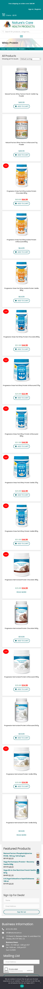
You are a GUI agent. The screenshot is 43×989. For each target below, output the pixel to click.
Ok (22, 986)
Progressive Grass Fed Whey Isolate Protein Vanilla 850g (21, 289)
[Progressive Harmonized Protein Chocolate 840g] (21, 613)
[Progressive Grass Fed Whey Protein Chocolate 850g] (21, 321)
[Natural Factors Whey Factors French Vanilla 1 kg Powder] (21, 78)
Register (38, 9)
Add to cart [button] (23, 106)
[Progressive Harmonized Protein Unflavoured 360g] (21, 661)
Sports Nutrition (12, 49)
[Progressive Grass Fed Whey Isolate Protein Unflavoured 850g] (21, 224)
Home (3, 49)
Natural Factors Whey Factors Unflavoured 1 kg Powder (22, 144)
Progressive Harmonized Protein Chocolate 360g (21, 580)
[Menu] (21, 36)
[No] (41, 983)
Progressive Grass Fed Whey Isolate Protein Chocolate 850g (21, 192)
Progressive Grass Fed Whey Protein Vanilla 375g (21, 483)
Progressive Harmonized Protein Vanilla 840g (21, 823)
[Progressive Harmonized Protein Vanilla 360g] (21, 759)
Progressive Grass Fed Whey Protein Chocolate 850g (22, 337)
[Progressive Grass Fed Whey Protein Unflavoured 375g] (21, 370)
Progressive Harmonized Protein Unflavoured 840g (21, 725)
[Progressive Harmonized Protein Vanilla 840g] (21, 807)
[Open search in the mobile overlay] (21, 31)
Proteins (21, 49)
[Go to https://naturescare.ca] (22, 25)
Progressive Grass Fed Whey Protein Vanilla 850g (21, 531)
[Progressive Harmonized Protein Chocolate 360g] (21, 564)
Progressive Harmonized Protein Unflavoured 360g (21, 677)
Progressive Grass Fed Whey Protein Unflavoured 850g (21, 435)
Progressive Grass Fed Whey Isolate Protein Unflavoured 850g (21, 241)
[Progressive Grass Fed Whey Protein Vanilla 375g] (21, 467)
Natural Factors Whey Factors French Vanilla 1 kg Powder (21, 95)
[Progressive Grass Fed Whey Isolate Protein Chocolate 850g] (21, 176)
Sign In (30, 9)
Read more (21, 592)
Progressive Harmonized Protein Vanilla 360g (21, 774)
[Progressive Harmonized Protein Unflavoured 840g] (21, 710)
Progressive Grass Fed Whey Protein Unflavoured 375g (21, 385)
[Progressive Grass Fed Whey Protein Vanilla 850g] (21, 516)
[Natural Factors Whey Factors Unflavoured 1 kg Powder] (21, 127)
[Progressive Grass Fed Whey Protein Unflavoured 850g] (21, 419)
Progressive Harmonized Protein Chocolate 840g (21, 628)
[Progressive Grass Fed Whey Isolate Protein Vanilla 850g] (21, 273)
